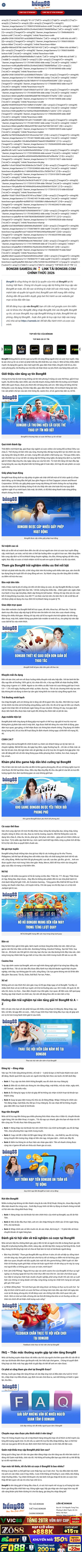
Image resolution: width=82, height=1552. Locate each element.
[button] (4, 5)
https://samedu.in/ (30, 320)
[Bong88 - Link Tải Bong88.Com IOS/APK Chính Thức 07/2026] (41, 5)
